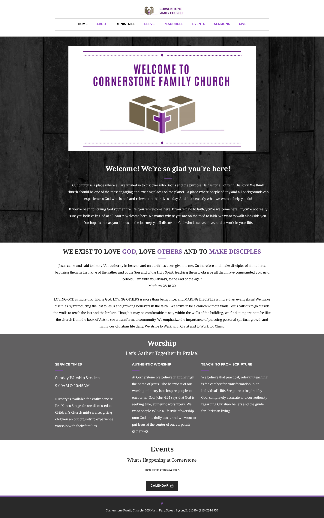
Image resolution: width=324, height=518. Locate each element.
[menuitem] (83, 24)
